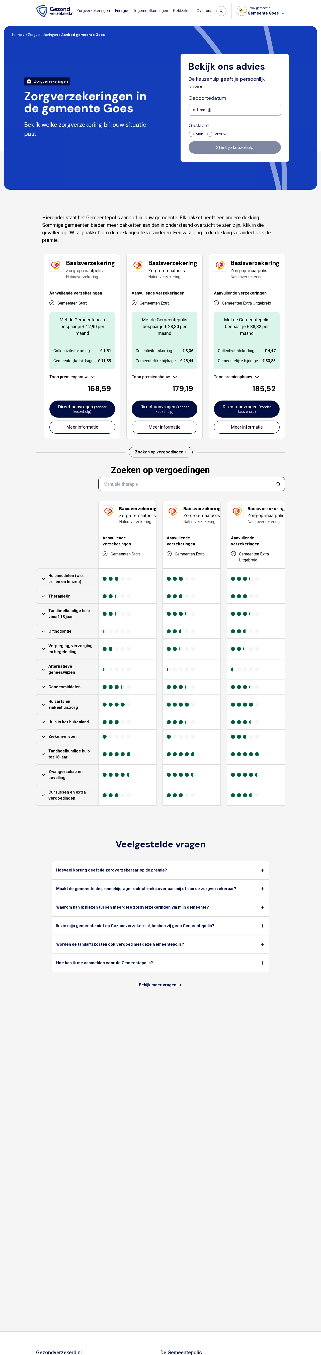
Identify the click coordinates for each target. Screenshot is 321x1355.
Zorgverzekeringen (93, 10)
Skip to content (24, 5)
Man (199, 134)
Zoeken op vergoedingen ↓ (160, 452)
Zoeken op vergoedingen (160, 470)
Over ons (204, 10)
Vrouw (220, 134)
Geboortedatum (207, 98)
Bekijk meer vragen (157, 985)
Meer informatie (82, 427)
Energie (121, 10)
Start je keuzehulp (235, 147)
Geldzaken (182, 10)
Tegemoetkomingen (150, 10)
